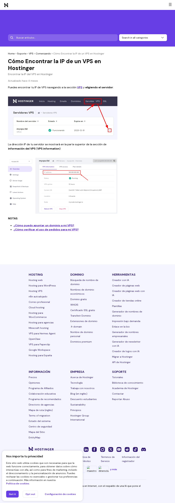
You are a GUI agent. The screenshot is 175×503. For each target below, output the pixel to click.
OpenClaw (34, 338)
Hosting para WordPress (42, 285)
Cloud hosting (36, 307)
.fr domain (76, 326)
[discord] (143, 449)
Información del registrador (131, 459)
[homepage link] (6, 5)
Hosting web (36, 280)
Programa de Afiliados (41, 388)
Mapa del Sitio (37, 432)
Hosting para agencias (41, 322)
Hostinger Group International (79, 417)
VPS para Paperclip (39, 344)
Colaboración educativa (42, 393)
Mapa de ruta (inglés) (41, 410)
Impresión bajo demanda (126, 321)
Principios (75, 410)
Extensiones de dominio (83, 321)
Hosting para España (40, 355)
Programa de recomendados (45, 399)
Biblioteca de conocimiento (127, 382)
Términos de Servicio (108, 459)
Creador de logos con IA (125, 351)
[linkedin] (86, 449)
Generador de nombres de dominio (127, 313)
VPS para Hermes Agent (42, 333)
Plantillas (117, 306)
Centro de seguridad (40, 426)
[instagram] (102, 449)
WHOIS (74, 304)
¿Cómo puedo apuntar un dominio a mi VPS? (44, 225)
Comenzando (43, 53)
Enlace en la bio (121, 326)
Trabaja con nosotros (82, 388)
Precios (33, 377)
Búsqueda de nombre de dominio (84, 282)
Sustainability (78, 404)
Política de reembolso (85, 459)
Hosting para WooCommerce (38, 315)
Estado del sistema (39, 421)
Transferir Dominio (80, 315)
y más (113, 469)
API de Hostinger (121, 362)
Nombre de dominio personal (81, 334)
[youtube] (119, 449)
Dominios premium (81, 341)
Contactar (118, 393)
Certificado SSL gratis (82, 310)
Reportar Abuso (121, 399)
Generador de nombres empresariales (125, 334)
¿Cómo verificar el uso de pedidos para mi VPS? (46, 229)
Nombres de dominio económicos (82, 291)
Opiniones (34, 382)
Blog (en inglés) (78, 393)
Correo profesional (39, 302)
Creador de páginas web (126, 285)
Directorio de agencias (41, 404)
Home (11, 53)
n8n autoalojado (38, 296)
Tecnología (76, 382)
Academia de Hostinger (125, 388)
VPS (31, 53)
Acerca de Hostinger (81, 377)
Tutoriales (117, 377)
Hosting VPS (35, 291)
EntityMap (34, 437)
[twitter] (110, 449)
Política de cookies (17, 483)
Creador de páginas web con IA (128, 293)
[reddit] (127, 449)
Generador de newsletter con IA (126, 343)
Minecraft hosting (39, 328)
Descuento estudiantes (83, 399)
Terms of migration (39, 415)
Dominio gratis (78, 299)
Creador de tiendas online (126, 300)
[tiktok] (135, 449)
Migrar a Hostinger (122, 356)
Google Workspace (39, 349)
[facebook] (94, 449)
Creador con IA (120, 280)
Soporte (21, 53)
